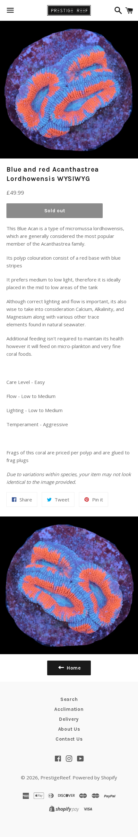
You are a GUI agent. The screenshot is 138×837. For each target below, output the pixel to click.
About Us (69, 729)
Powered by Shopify (95, 777)
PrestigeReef (55, 777)
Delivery (69, 719)
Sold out (54, 211)
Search (69, 699)
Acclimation (68, 709)
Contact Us (69, 739)
